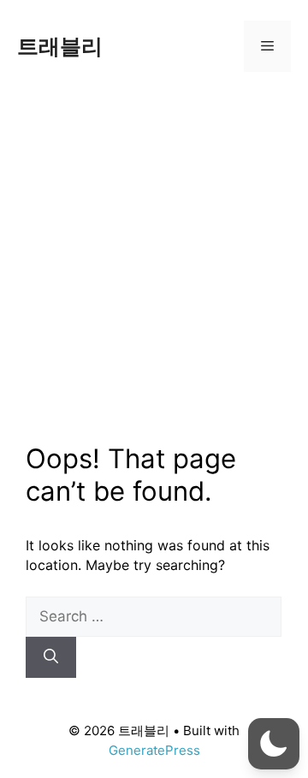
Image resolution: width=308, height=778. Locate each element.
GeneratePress (154, 750)
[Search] (51, 657)
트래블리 (60, 46)
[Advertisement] (154, 255)
